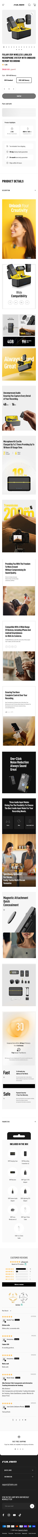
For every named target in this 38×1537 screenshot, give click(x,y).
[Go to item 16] (21, 49)
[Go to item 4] (11, 47)
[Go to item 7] (19, 47)
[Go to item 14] (16, 49)
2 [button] (16, 1420)
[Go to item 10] (26, 47)
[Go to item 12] (31, 47)
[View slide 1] (15, 1449)
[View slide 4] (23, 1449)
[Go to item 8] (21, 47)
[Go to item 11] (29, 47)
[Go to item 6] (16, 47)
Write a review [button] (19, 1284)
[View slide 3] (20, 1449)
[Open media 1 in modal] (32, 14)
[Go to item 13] (34, 47)
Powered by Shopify (23, 1530)
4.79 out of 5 (24, 1262)
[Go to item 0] (4, 47)
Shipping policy (24, 1533)
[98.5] (13, 1297)
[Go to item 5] (14, 47)
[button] (10, 1269)
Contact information (32, 1533)
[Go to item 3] (9, 47)
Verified (18, 1305)
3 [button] (19, 1420)
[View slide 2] (17, 1449)
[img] (7, 1317)
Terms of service (18, 1533)
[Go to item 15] (19, 49)
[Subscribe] (32, 1506)
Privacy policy (10, 1533)
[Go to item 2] (6, 47)
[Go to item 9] (24, 47)
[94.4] (23, 1297)
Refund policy (4, 1533)
